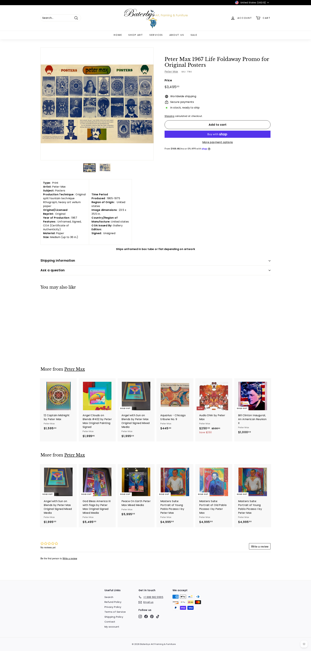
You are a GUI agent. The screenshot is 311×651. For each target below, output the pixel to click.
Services (156, 35)
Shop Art (135, 35)
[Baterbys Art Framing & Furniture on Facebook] (146, 616)
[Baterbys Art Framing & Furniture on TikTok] (157, 616)
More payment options (217, 142)
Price (168, 80)
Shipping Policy (113, 616)
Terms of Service (115, 611)
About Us (176, 35)
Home (118, 35)
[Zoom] (97, 104)
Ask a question (52, 270)
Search (108, 597)
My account (111, 626)
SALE (194, 35)
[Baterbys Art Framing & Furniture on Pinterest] (152, 616)
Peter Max (171, 72)
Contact (109, 621)
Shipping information (57, 260)
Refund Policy (112, 602)
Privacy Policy (112, 607)
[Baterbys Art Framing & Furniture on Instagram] (140, 616)
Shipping (169, 116)
